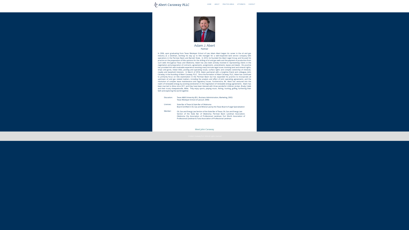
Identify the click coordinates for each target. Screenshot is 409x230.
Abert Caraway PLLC (173, 4)
